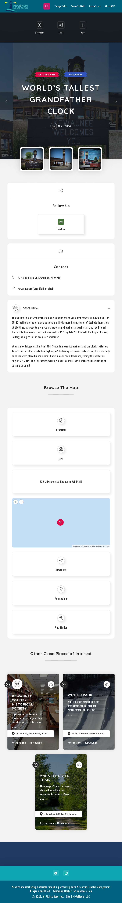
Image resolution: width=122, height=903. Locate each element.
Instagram (66, 873)
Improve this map (102, 546)
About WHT (110, 6)
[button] (61, 309)
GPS (61, 459)
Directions (61, 430)
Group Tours (95, 6)
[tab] (61, 309)
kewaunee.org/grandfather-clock (36, 288)
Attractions (47, 74)
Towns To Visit (78, 6)
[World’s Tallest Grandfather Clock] (32, 159)
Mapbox (77, 546)
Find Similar (61, 627)
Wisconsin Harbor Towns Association (72, 891)
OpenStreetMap (89, 546)
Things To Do (60, 6)
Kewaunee (75, 74)
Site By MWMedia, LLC (78, 896)
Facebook (56, 873)
